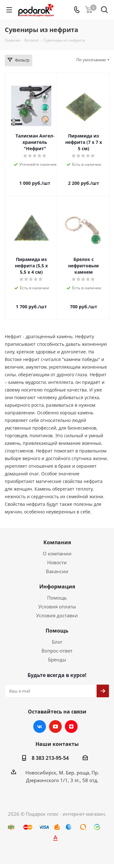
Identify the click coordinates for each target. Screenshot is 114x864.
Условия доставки (57, 615)
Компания (57, 542)
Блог (57, 642)
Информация (57, 586)
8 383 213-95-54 (50, 757)
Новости (57, 562)
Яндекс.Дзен (71, 726)
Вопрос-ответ (57, 650)
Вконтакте (39, 726)
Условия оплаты (57, 606)
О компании (57, 553)
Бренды (57, 659)
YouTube (55, 726)
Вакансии (57, 571)
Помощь (57, 597)
